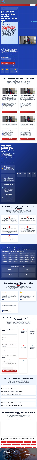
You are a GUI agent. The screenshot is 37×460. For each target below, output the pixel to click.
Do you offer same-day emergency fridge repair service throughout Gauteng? (18, 391)
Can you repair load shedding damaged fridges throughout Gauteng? (18, 399)
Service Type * (4, 350)
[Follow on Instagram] (33, 21)
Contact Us (18, 2)
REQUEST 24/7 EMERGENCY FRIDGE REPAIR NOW (9, 371)
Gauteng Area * (4, 346)
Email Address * (4, 339)
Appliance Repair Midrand (30, 447)
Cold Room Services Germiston (8, 444)
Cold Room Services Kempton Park (27, 444)
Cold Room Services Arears (13, 2)
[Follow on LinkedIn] (36, 21)
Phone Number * (4, 335)
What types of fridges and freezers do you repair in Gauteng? (18, 388)
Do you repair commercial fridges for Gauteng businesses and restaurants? (18, 405)
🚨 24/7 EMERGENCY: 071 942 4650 (8, 63)
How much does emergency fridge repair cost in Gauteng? (18, 397)
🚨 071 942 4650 (6, 57)
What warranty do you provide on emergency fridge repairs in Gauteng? (18, 394)
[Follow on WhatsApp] (34, 21)
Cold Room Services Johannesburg (18, 444)
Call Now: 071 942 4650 (9, 138)
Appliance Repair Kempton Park (13, 447)
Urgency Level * (4, 357)
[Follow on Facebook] (31, 21)
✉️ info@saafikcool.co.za (6, 59)
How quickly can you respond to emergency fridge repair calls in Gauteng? (18, 385)
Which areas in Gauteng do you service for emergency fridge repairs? (18, 402)
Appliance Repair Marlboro (22, 447)
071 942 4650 (23, 332)
